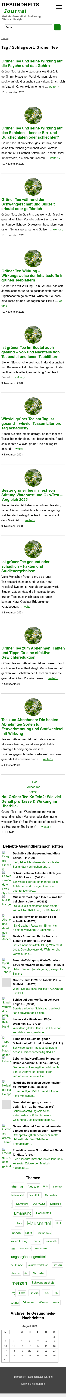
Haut (58, 1223)
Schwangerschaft (43, 1282)
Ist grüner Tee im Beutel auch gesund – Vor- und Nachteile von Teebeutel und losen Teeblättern (30, 352)
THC (55, 1292)
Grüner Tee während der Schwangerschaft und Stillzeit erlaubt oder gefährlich (28, 204)
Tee (46, 1292)
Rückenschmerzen (11, 1273)
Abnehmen (13, 1186)
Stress (22, 1292)
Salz (26, 1273)
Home (4, 38)
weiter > (54, 86)
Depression (39, 1203)
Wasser (43, 1302)
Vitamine (28, 1302)
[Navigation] (59, 7)
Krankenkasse (44, 1232)
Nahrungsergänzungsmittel (24, 1256)
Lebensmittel (51, 1241)
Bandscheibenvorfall (13, 1195)
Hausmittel (39, 1223)
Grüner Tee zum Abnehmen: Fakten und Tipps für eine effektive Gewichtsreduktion (33, 652)
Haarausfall (43, 1213)
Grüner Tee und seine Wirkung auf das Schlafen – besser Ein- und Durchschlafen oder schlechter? (31, 132)
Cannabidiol (34, 1195)
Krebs (36, 1241)
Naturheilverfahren (37, 1265)
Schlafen (39, 1273)
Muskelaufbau (41, 1248)
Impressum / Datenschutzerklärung (33, 1376)
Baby (46, 1186)
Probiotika (57, 1264)
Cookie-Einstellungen (33, 1383)
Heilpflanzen (12, 1232)
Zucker (56, 1302)
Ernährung (23, 1213)
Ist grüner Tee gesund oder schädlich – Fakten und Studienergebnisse (25, 566)
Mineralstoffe (25, 1248)
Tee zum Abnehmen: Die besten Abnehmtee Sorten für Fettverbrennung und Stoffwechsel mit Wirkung (32, 726)
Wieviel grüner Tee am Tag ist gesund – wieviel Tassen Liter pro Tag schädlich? (31, 423)
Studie (34, 1293)
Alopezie (33, 1186)
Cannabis (51, 1195)
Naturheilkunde (13, 1265)
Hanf (19, 1223)
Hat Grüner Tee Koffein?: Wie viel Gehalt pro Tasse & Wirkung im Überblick (31, 801)
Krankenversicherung (15, 1241)
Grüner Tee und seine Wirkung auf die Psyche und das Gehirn (31, 63)
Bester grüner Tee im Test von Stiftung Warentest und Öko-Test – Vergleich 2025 (31, 494)
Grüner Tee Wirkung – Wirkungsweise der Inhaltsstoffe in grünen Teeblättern (32, 275)
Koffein (28, 1232)
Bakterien (57, 1186)
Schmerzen (15, 1282)
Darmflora (22, 1203)
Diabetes (55, 1203)
